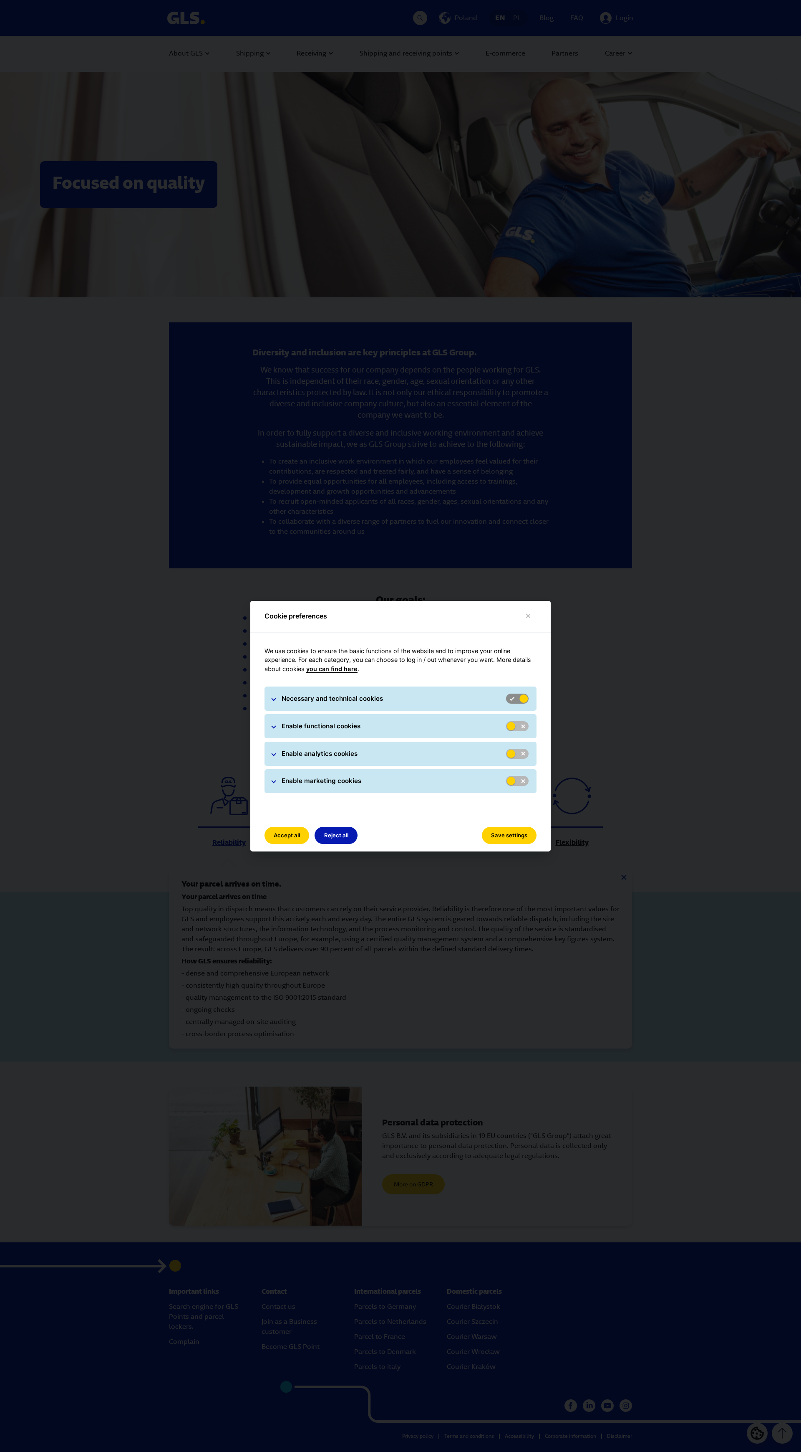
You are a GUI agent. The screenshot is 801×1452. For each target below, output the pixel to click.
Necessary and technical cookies (332, 698)
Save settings (509, 835)
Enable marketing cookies (321, 781)
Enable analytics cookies (320, 754)
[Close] (528, 616)
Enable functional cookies (321, 726)
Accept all (287, 835)
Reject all (336, 835)
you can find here (332, 668)
